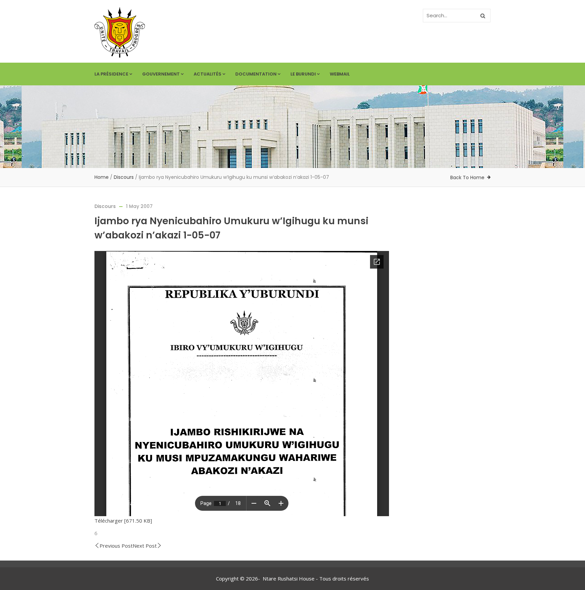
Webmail (340, 74)
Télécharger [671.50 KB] (123, 520)
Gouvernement (161, 74)
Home (101, 177)
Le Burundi (303, 74)
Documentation (256, 74)
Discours (124, 177)
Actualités (207, 74)
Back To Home (467, 177)
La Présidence (111, 74)
